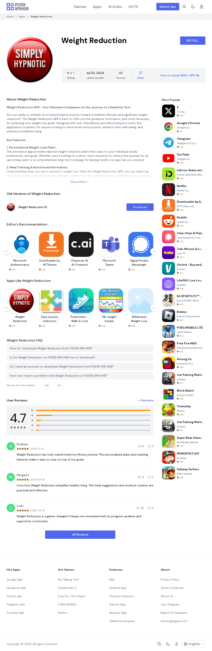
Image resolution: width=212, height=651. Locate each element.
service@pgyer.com (174, 621)
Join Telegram (170, 604)
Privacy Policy (170, 579)
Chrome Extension (121, 596)
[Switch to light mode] (193, 6)
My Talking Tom (68, 579)
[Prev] (6, 251)
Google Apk (15, 579)
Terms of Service (172, 588)
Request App (118, 613)
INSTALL (193, 40)
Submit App (168, 6)
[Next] (153, 251)
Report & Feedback (174, 613)
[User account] (201, 6)
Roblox (62, 613)
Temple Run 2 (67, 588)
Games (80, 6)
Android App (117, 588)
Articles (115, 6)
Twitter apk (14, 596)
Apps (97, 6)
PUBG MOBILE (67, 604)
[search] (184, 6)
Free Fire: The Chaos (71, 596)
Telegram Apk (16, 604)
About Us (167, 596)
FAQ (111, 579)
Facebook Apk (16, 588)
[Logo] (18, 6)
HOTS (133, 6)
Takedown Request (122, 621)
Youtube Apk (15, 613)
